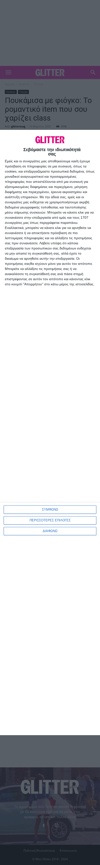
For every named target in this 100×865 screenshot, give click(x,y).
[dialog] (50, 432)
